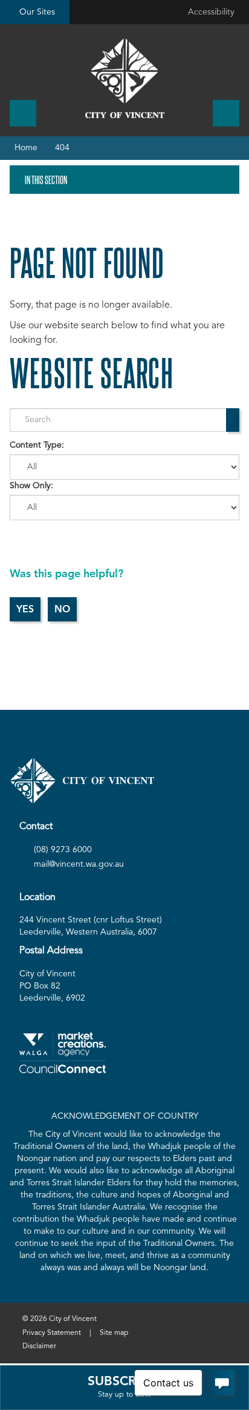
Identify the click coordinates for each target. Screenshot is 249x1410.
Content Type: (37, 445)
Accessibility (211, 12)
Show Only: (31, 486)
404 (62, 148)
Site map (114, 1333)
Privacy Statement (51, 1333)
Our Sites (37, 12)
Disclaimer (39, 1346)
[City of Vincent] (124, 78)
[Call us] (23, 113)
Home (26, 148)
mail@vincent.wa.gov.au (79, 864)
